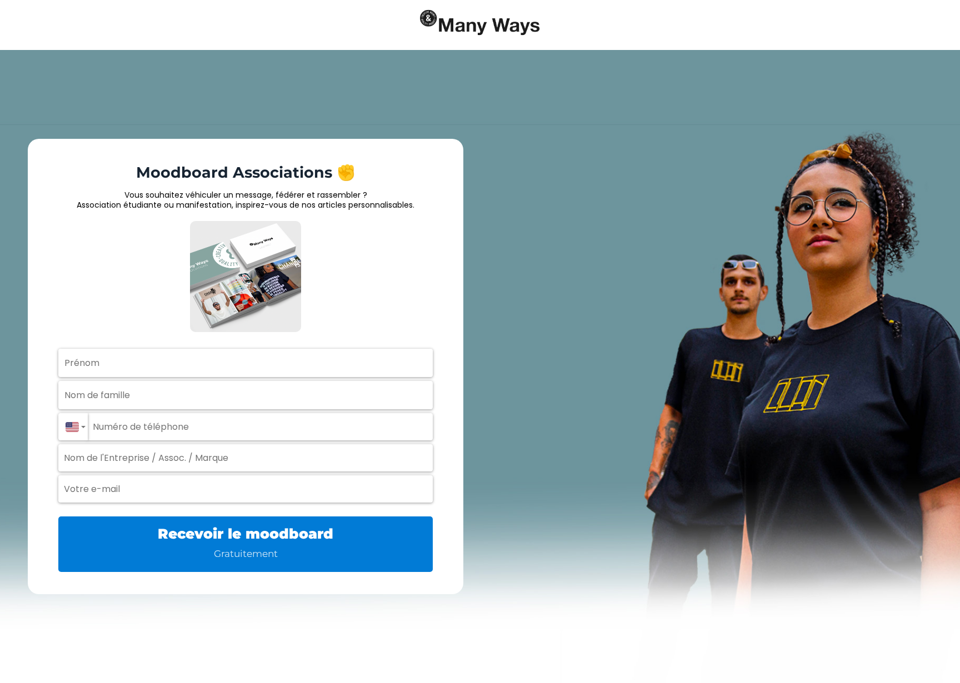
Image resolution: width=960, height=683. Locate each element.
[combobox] (73, 426)
